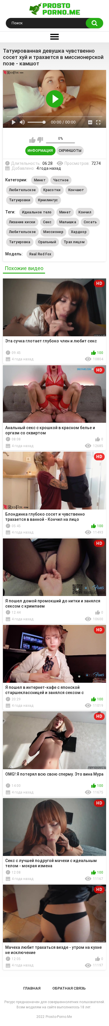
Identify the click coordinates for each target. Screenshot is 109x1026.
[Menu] (54, 37)
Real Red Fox (40, 254)
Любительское (22, 190)
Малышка (67, 222)
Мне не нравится (40, 140)
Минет (40, 180)
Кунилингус (48, 200)
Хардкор (79, 232)
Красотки (51, 190)
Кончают (76, 190)
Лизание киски (22, 222)
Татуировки (20, 200)
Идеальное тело (37, 212)
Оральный (47, 242)
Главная (31, 988)
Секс (47, 222)
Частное (61, 180)
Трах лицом (74, 242)
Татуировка (20, 242)
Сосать (90, 222)
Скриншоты (70, 151)
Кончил (84, 212)
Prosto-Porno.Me (59, 1017)
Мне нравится (32, 140)
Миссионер (53, 232)
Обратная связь (69, 988)
